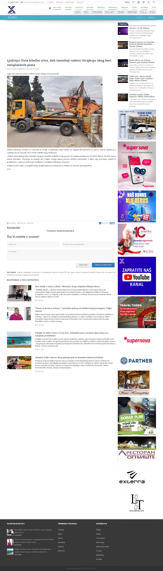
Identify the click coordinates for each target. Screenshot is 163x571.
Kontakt (99, 559)
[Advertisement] (61, 40)
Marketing (100, 555)
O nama (99, 551)
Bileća (60, 534)
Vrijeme (121, 12)
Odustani (83, 265)
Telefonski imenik (102, 547)
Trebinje (61, 530)
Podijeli (105, 223)
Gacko (60, 538)
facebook (148, 2)
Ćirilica (127, 2)
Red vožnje (100, 542)
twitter (143, 2)
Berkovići (61, 551)
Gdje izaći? (109, 12)
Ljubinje (61, 547)
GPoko (152, 12)
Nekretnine (132, 12)
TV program (97, 12)
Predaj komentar (103, 265)
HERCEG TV (141, 18)
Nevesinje (61, 542)
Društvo (30, 223)
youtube (138, 2)
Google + (133, 2)
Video (86, 12)
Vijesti (77, 12)
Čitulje (143, 12)
